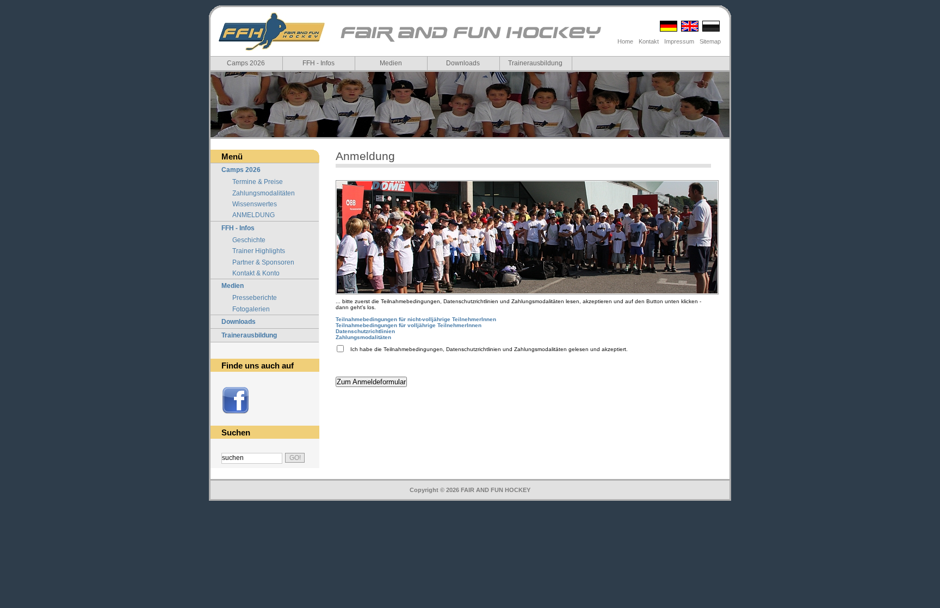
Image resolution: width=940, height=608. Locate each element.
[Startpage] (470, 41)
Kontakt (649, 41)
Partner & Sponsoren (263, 262)
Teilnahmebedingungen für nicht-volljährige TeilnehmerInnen (416, 319)
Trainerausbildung (535, 63)
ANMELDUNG (253, 215)
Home (625, 41)
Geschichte (248, 240)
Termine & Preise (257, 182)
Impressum (679, 41)
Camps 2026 (246, 63)
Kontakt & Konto (256, 273)
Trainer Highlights (258, 251)
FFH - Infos (318, 63)
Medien (391, 63)
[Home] (272, 32)
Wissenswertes (254, 204)
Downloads (463, 63)
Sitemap (710, 41)
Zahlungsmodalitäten (263, 193)
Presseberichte (254, 298)
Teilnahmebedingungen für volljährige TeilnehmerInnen (408, 325)
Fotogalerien (251, 309)
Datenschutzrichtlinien (365, 331)
